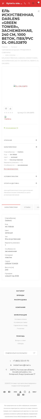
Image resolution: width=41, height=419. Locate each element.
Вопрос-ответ (20, 340)
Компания (20, 307)
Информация (20, 315)
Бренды (20, 295)
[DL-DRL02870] (20, 86)
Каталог (20, 291)
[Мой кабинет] (33, 3)
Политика (20, 328)
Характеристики (11, 207)
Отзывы (27, 207)
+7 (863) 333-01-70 (21, 361)
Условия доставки (20, 322)
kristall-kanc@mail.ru (22, 365)
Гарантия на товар (20, 325)
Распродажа (20, 300)
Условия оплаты (21, 319)
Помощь (20, 336)
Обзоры (20, 343)
